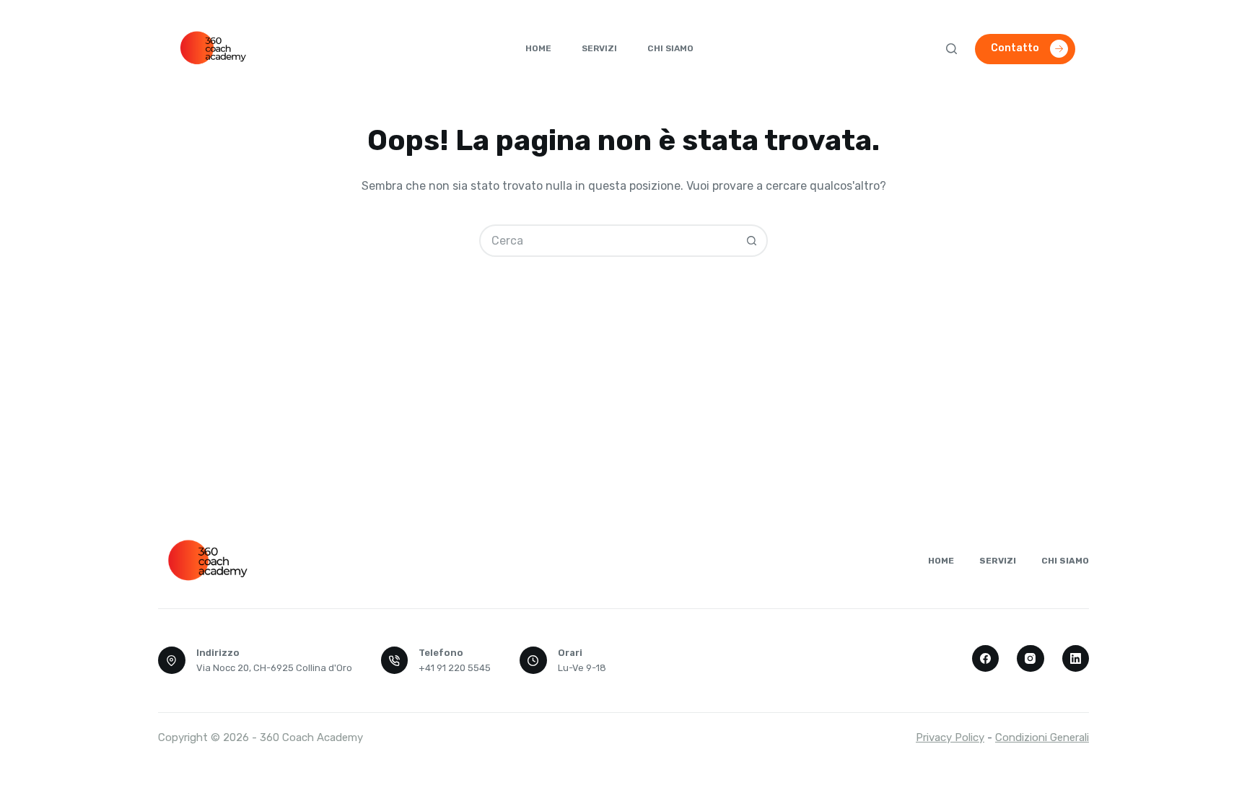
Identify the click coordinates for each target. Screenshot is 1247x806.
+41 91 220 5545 (455, 667)
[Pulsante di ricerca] (751, 240)
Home (538, 48)
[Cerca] (951, 48)
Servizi (599, 48)
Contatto (1015, 48)
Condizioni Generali (1042, 737)
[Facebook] (985, 659)
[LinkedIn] (1076, 659)
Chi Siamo (670, 48)
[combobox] (609, 240)
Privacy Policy (950, 737)
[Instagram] (1030, 659)
